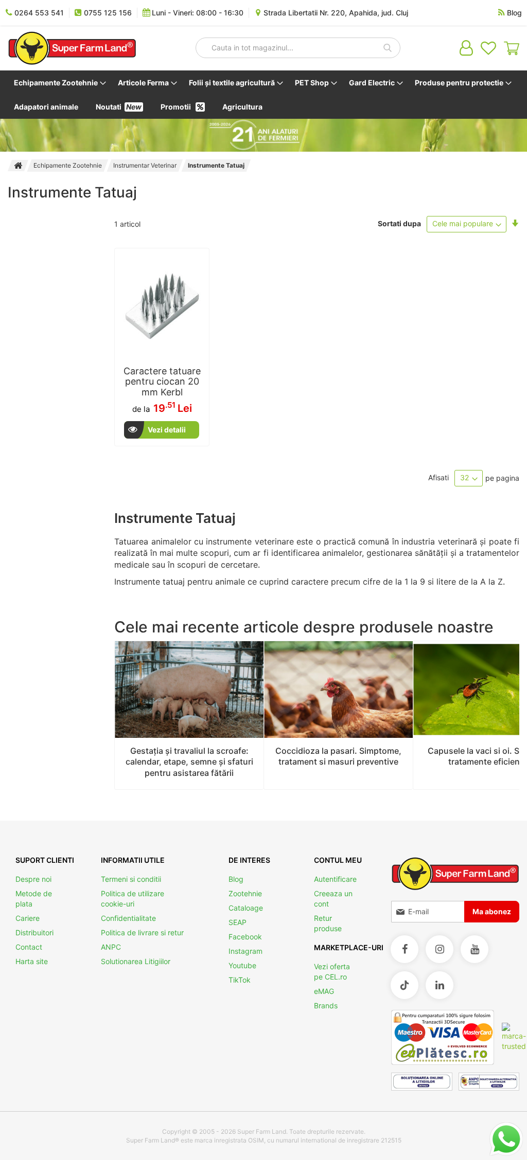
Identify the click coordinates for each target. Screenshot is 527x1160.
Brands (326, 1005)
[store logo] (72, 48)
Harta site (31, 961)
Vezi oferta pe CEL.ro (332, 971)
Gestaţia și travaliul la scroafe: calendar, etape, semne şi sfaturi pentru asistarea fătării (189, 762)
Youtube (242, 965)
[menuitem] (58, 82)
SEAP (238, 922)
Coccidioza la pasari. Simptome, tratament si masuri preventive (338, 756)
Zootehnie (245, 893)
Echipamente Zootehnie (67, 165)
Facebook (245, 936)
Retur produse (328, 923)
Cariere (27, 918)
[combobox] (298, 48)
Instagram (245, 951)
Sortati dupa (399, 223)
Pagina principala (18, 165)
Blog (236, 879)
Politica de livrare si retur (142, 932)
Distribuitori (34, 932)
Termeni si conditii (131, 879)
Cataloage (246, 907)
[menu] (263, 94)
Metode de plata (33, 898)
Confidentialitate (128, 918)
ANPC (111, 946)
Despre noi (33, 879)
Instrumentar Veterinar (145, 165)
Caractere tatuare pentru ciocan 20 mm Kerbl (162, 381)
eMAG (324, 991)
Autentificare (335, 879)
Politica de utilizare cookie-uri (132, 898)
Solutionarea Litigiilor (135, 961)
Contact (28, 946)
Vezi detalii (167, 429)
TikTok (240, 979)
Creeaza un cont (333, 898)
